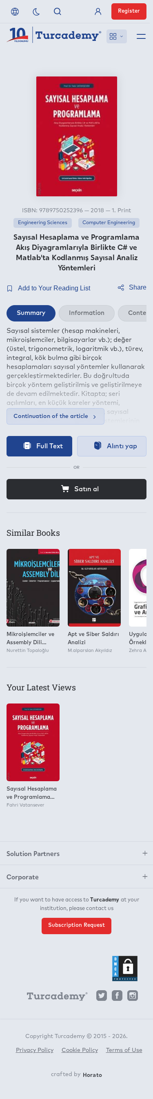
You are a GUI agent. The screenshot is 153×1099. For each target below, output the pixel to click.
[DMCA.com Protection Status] (125, 968)
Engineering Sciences (42, 222)
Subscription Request (76, 925)
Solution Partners (33, 853)
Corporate (23, 876)
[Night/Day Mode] (36, 11)
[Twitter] (101, 998)
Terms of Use (124, 1050)
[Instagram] (132, 998)
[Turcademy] (53, 998)
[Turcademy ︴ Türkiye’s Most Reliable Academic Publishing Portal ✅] (54, 36)
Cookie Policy (80, 1050)
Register (129, 11)
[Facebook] (117, 998)
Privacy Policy (34, 1050)
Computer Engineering (108, 222)
